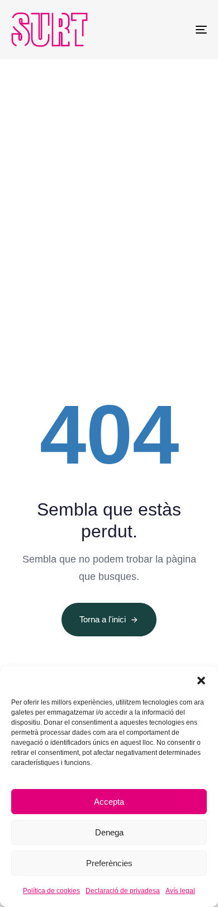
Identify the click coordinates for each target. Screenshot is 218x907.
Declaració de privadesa (123, 891)
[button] (201, 680)
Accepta (109, 801)
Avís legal (180, 891)
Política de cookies (51, 891)
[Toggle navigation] (174, 29)
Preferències (109, 863)
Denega (109, 832)
